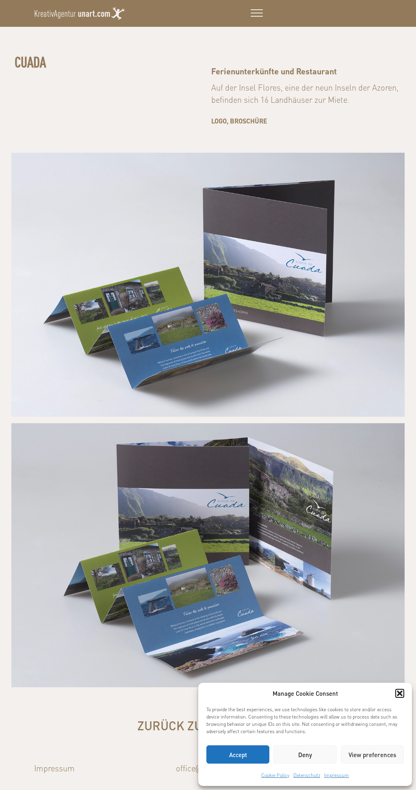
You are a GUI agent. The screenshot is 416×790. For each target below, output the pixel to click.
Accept (238, 755)
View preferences (372, 755)
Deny (305, 755)
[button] (400, 693)
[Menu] (256, 13)
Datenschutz (306, 775)
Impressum (336, 775)
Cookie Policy (275, 775)
